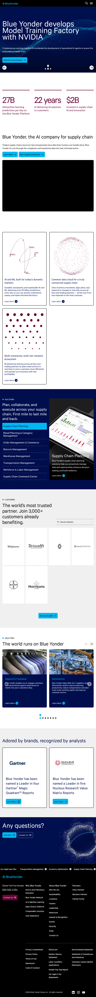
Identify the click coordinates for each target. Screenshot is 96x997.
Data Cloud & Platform (35, 906)
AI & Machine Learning (35, 902)
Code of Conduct (33, 968)
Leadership (53, 908)
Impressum (30, 963)
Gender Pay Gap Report (58, 969)
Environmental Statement (82, 949)
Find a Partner (78, 889)
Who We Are (54, 889)
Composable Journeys (35, 911)
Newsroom (53, 912)
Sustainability (54, 894)
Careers (52, 903)
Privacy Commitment (34, 949)
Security (52, 926)
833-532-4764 (10, 890)
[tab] (45, 68)
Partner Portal (78, 899)
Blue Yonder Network (34, 897)
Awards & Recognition (58, 917)
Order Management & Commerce (21, 442)
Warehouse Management (16, 456)
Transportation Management (19, 462)
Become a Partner (79, 894)
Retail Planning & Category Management (18, 434)
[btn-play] (48, 186)
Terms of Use (31, 958)
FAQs (51, 931)
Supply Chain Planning (15, 426)
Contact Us (53, 935)
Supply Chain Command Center (20, 476)
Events (52, 921)
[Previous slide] (4, 68)
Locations (53, 899)
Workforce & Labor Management (21, 469)
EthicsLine (53, 949)
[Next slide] (91, 68)
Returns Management (15, 449)
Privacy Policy (31, 954)
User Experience (32, 915)
